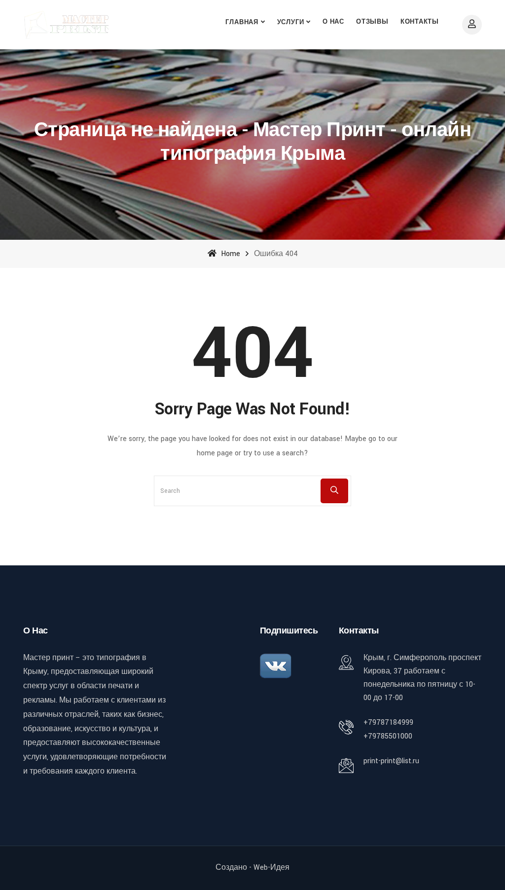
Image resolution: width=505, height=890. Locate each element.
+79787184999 (388, 722)
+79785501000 (387, 736)
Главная (241, 22)
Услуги (290, 22)
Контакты (419, 22)
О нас (333, 22)
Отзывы (372, 22)
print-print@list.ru (391, 761)
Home (229, 254)
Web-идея (271, 867)
